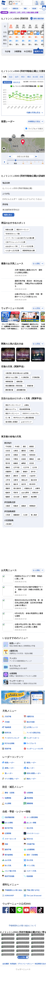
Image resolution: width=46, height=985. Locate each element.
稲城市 (8, 492)
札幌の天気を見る (34, 113)
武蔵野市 (9, 472)
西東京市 (35, 492)
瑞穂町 (8, 497)
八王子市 (26, 467)
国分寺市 (34, 480)
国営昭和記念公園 (29, 250)
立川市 (34, 467)
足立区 (31, 463)
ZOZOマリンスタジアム (31, 413)
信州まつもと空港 (12, 377)
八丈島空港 (25, 377)
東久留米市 (17, 488)
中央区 (17, 446)
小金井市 (32, 476)
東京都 (34, 8)
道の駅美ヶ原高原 (12, 422)
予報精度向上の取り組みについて (22, 925)
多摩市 (37, 488)
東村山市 (24, 480)
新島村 (23, 506)
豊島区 (31, 459)
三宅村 (8, 515)
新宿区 (31, 446)
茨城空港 (30, 386)
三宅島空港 (36, 377)
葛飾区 (8, 467)
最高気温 (7, 82)
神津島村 (32, 506)
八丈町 (25, 515)
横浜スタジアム (11, 409)
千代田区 (9, 446)
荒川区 (8, 463)
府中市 (33, 472)
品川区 (8, 455)
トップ (5, 8)
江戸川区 (16, 467)
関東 (25, 8)
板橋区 (15, 463)
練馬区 (23, 463)
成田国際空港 (21, 390)
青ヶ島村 (34, 515)
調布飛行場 (9, 390)
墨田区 (23, 451)
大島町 (8, 506)
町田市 (23, 476)
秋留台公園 (9, 229)
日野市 (15, 480)
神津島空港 (9, 381)
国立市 (8, 484)
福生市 (15, 484)
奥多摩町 (34, 497)
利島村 (15, 506)
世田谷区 (32, 455)
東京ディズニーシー (12, 413)
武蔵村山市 (28, 488)
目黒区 (15, 455)
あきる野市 (25, 492)
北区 (38, 459)
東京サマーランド (23, 229)
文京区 (8, 451)
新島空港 (20, 381)
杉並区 (23, 459)
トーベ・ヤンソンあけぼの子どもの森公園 (20, 238)
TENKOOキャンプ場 (13, 234)
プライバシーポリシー (26, 964)
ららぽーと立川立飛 (12, 250)
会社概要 (5, 964)
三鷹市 (17, 472)
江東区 (31, 451)
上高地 (26, 405)
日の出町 (16, 497)
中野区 (15, 459)
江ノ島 (8, 418)
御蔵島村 (16, 515)
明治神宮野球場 (25, 409)
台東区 (15, 451)
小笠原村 (9, 524)
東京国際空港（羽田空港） (15, 386)
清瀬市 (8, 488)
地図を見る (8, 215)
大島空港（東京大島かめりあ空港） (18, 373)
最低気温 (16, 82)
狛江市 (23, 484)
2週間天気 (15, 8)
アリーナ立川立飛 (27, 246)
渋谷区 (8, 459)
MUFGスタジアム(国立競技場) (23, 418)
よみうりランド (26, 422)
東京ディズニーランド (13, 405)
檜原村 (25, 497)
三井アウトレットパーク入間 (15, 242)
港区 (24, 446)
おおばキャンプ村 (12, 246)
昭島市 (8, 476)
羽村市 (15, 492)
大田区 (23, 455)
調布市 (15, 476)
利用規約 (13, 964)
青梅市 (25, 472)
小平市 (8, 480)
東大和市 (32, 484)
